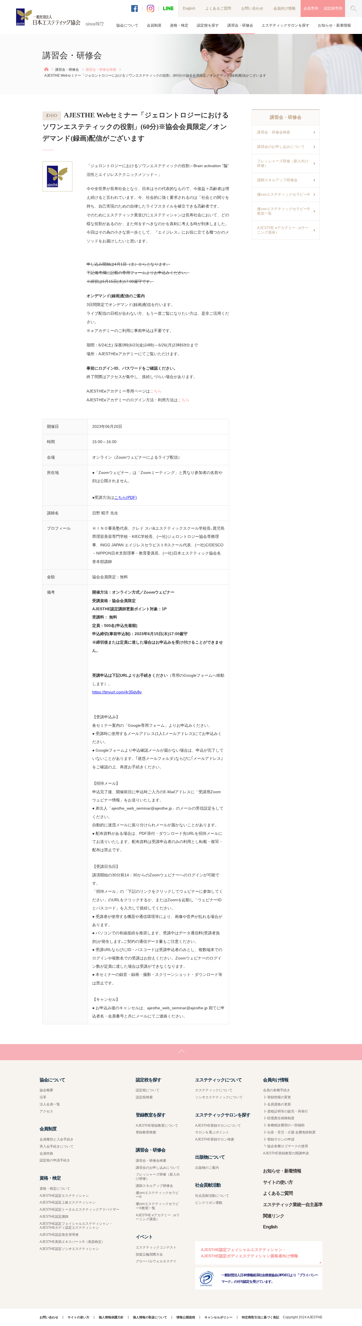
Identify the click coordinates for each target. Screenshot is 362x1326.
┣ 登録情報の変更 (277, 1097)
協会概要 (46, 1090)
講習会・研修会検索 (101, 70)
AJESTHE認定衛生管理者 (59, 1235)
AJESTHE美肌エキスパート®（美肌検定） (72, 1242)
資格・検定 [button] (179, 25)
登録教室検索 (146, 1132)
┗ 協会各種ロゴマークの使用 (285, 1146)
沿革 (43, 1097)
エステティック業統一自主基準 (292, 1204)
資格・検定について (55, 1189)
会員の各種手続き (276, 1090)
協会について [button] (127, 25)
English (189, 8)
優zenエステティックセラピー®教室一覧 (283, 211)
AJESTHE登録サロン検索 (214, 1139)
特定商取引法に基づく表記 (260, 1317)
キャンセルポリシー (218, 1317)
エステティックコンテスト (156, 1247)
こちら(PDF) (125, 497)
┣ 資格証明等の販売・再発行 (285, 1111)
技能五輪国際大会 (149, 1254)
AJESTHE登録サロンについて (218, 1125)
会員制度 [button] (154, 25)
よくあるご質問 (218, 8)
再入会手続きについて (57, 1146)
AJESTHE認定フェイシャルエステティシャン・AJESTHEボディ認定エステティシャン (76, 1226)
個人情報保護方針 (111, 1317)
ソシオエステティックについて (219, 1097)
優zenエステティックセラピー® (283, 194)
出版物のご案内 (207, 1168)
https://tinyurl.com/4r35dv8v (117, 692)
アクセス (46, 1111)
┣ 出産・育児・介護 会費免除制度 (289, 1132)
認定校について (148, 1090)
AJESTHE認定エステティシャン (64, 1196)
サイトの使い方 (278, 1182)
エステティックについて (213, 1090)
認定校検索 (144, 1097)
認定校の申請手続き (55, 1160)
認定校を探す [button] (208, 25)
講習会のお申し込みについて (281, 147)
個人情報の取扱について (150, 1317)
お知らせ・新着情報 (334, 25)
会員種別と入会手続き (57, 1139)
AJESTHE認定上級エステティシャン (68, 1202)
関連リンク (273, 1215)
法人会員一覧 (50, 1104)
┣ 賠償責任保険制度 (278, 1118)
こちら (156, 391)
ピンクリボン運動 (208, 1203)
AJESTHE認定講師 (54, 1217)
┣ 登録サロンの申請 (278, 1139)
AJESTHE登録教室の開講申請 (286, 1153)
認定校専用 (333, 8)
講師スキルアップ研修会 (277, 180)
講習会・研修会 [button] (240, 25)
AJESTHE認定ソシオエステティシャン (69, 1249)
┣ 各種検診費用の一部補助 (284, 1125)
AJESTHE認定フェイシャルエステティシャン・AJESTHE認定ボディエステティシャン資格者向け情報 (249, 1252)
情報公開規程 (185, 1317)
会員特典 (46, 1153)
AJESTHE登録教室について (157, 1125)
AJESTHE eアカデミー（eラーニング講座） (283, 230)
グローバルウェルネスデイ (156, 1261)
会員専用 (310, 8)
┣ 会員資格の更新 (277, 1104)
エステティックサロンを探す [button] (285, 25)
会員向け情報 (284, 8)
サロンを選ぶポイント (212, 1132)
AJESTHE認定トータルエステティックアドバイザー (79, 1209)
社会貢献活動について (212, 1196)
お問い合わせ (252, 8)
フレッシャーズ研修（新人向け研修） (283, 163)
